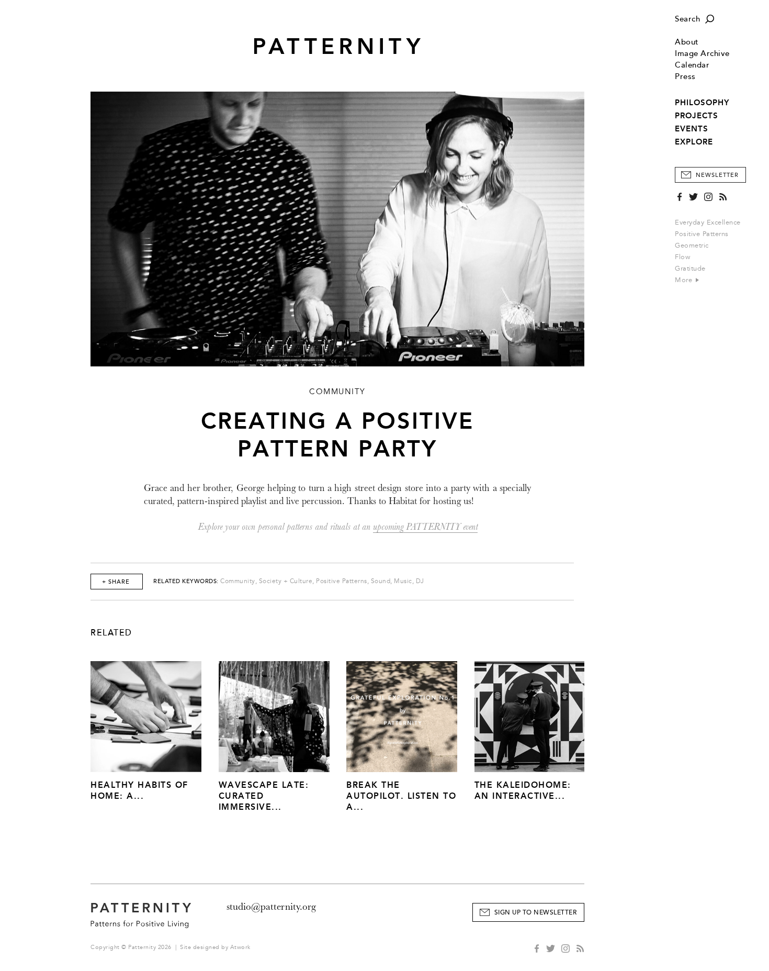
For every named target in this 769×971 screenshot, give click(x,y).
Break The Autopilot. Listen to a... (401, 796)
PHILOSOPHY (702, 102)
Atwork (240, 947)
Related (111, 633)
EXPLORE (694, 142)
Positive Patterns (702, 234)
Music (403, 581)
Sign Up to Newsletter (535, 913)
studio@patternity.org (271, 906)
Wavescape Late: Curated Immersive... (264, 796)
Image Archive (702, 53)
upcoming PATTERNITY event (425, 526)
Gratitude (690, 268)
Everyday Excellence (708, 222)
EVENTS (691, 128)
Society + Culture (286, 581)
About (687, 42)
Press (685, 76)
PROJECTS (696, 115)
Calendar (692, 65)
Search (687, 19)
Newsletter (717, 175)
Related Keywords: (186, 581)
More (685, 280)
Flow (682, 257)
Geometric (692, 245)
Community (237, 581)
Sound (381, 581)
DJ (420, 581)
